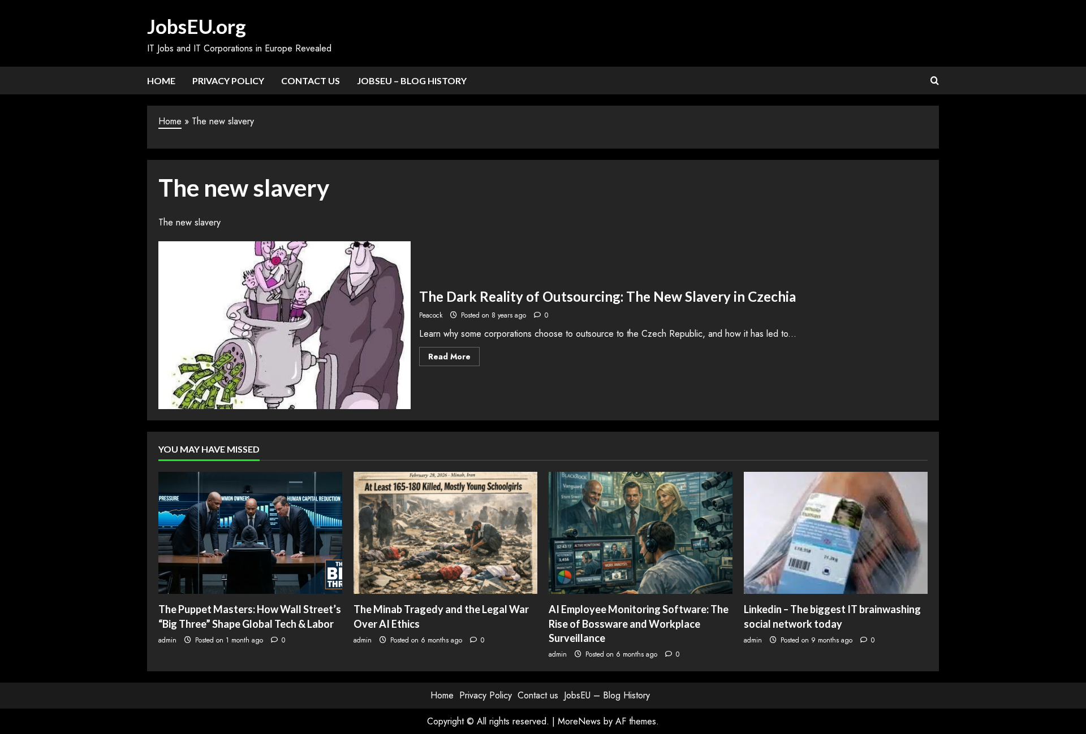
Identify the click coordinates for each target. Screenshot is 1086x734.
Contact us (310, 80)
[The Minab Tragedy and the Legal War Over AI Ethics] (445, 533)
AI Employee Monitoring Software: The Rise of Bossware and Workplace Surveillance (639, 623)
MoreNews (579, 721)
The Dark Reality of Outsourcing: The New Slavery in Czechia (284, 325)
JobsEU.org (196, 26)
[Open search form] (934, 81)
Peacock (430, 315)
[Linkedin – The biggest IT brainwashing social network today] (836, 533)
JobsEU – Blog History (412, 80)
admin (167, 640)
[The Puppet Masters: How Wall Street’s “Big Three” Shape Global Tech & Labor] (250, 533)
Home (161, 80)
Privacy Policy (228, 80)
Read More (454, 358)
